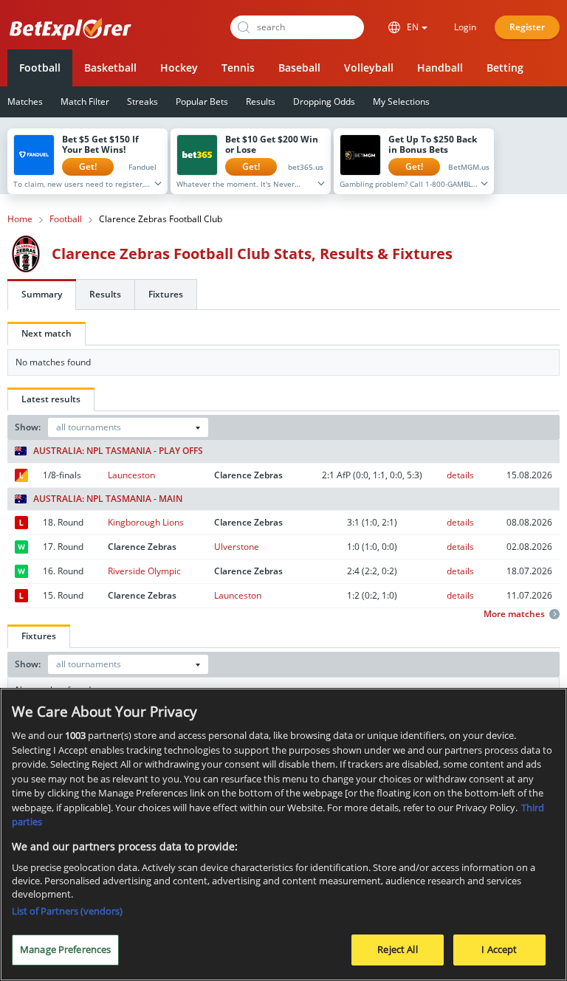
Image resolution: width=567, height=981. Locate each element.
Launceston (131, 475)
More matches (514, 614)
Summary (41, 294)
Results (260, 101)
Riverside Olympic (144, 571)
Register (527, 27)
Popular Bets (202, 101)
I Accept (499, 949)
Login (465, 27)
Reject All (397, 949)
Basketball (110, 68)
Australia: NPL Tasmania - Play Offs (118, 451)
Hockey (179, 68)
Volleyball (369, 68)
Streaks (142, 101)
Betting (505, 68)
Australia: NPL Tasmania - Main (107, 499)
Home (19, 219)
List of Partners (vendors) (67, 911)
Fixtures (165, 294)
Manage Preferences (65, 949)
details (460, 475)
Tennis (238, 68)
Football (40, 68)
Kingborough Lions (146, 522)
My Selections (401, 101)
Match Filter (85, 101)
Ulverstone (236, 546)
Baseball (299, 68)
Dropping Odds (324, 101)
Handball (440, 68)
